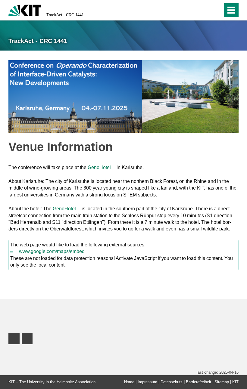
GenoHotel (99, 167)
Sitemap (221, 382)
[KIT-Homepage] (24, 10)
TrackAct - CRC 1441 (65, 15)
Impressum (147, 382)
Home (129, 382)
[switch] (205, 10)
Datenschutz (172, 382)
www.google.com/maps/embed (52, 251)
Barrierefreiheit (198, 382)
